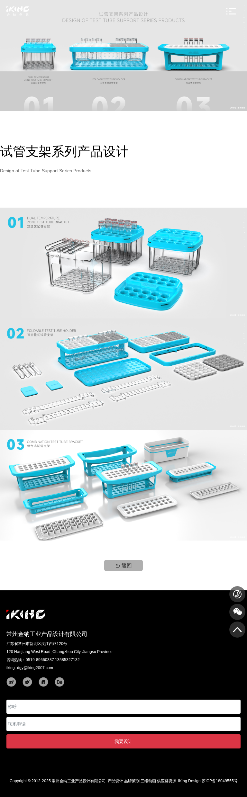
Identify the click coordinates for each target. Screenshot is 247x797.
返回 (126, 565)
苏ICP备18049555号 (220, 781)
